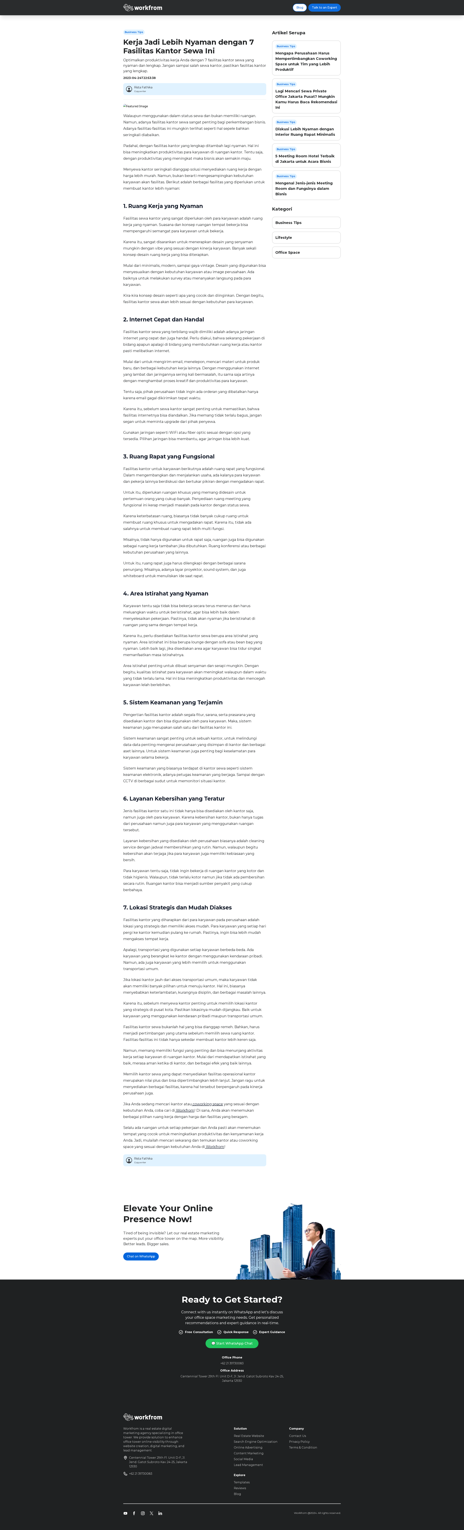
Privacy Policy (299, 1441)
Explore (239, 1475)
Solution (240, 1428)
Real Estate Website (249, 1436)
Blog (299, 7)
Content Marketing (249, 1453)
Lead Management (248, 1465)
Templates (242, 1482)
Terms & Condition (303, 1447)
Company (296, 1428)
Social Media (243, 1459)
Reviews (240, 1488)
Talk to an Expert (324, 7)
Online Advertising (248, 1447)
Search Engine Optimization (255, 1441)
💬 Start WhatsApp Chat (232, 1343)
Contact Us (297, 1436)
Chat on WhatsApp (141, 1256)
